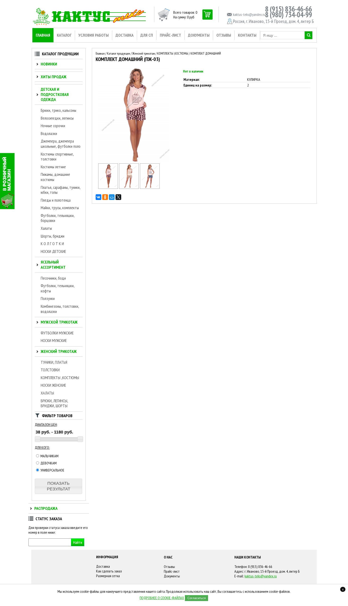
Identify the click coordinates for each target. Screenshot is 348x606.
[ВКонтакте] (98, 197)
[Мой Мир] (112, 197)
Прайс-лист (172, 571)
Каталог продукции (118, 53)
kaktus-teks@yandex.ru (261, 576)
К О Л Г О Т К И (52, 243)
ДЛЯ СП (146, 35)
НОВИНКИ (49, 64)
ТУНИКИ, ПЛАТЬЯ (54, 362)
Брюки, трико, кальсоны (58, 110)
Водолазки (49, 133)
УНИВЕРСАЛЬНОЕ (52, 470)
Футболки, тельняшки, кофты (57, 288)
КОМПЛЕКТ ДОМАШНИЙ (206, 53)
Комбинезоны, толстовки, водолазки (60, 308)
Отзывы (169, 566)
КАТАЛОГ (64, 35)
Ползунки (48, 298)
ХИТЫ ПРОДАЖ (54, 76)
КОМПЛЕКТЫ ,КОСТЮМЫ (60, 377)
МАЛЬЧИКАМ (49, 456)
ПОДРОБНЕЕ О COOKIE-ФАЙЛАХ (162, 597)
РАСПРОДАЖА (46, 508)
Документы (172, 576)
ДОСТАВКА (125, 35)
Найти (77, 542)
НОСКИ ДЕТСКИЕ (53, 251)
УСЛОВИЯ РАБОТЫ (93, 35)
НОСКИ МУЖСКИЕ (54, 340)
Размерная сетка (108, 575)
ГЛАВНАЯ (43, 35)
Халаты (46, 228)
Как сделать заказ (109, 571)
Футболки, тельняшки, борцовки (57, 218)
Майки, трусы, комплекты (60, 207)
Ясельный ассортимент (53, 264)
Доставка (103, 566)
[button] (58, 486)
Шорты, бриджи (52, 236)
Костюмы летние (53, 166)
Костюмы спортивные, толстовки (57, 156)
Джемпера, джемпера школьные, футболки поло (60, 143)
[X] (118, 197)
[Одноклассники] (105, 197)
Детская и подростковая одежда (55, 94)
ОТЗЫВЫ (223, 35)
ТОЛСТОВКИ (50, 369)
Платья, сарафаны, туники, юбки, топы (60, 190)
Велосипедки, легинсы (57, 118)
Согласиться (196, 598)
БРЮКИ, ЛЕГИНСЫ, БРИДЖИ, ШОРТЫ (54, 403)
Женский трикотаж (59, 351)
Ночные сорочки (53, 125)
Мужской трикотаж (59, 322)
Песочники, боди (53, 278)
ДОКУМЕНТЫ (199, 35)
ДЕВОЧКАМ (48, 463)
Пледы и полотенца (56, 200)
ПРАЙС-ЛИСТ (170, 35)
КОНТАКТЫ (247, 35)
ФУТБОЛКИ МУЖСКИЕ (57, 333)
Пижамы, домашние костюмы (55, 177)
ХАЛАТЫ (47, 393)
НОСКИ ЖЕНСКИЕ (53, 385)
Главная (100, 53)
